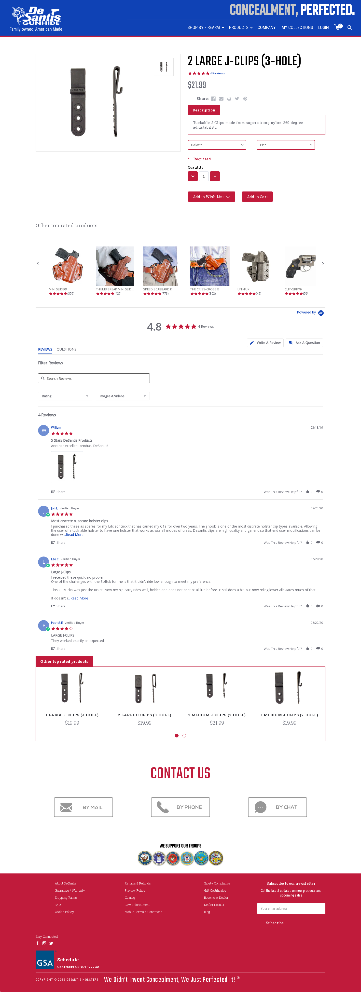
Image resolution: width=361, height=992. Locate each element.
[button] (38, 263)
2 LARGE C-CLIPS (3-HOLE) (144, 714)
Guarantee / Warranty (70, 890)
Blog (207, 912)
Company (267, 27)
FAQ (58, 904)
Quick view (72, 688)
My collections (297, 27)
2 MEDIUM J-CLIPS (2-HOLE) (217, 714)
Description (204, 110)
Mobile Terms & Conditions (143, 912)
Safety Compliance (217, 883)
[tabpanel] (72, 700)
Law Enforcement (137, 904)
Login (323, 27)
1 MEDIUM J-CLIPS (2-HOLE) (289, 714)
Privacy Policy (135, 890)
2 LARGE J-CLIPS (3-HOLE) (244, 61)
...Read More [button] (73, 534)
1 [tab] (177, 735)
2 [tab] (184, 735)
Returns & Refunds (138, 883)
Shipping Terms (66, 897)
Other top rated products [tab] (64, 661)
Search (350, 27)
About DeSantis (66, 883)
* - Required (199, 159)
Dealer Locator (214, 904)
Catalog (130, 897)
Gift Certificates (215, 890)
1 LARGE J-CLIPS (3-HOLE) (72, 714)
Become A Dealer (216, 897)
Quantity (196, 167)
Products (239, 27)
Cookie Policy (64, 912)
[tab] (265, 343)
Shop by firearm (204, 27)
